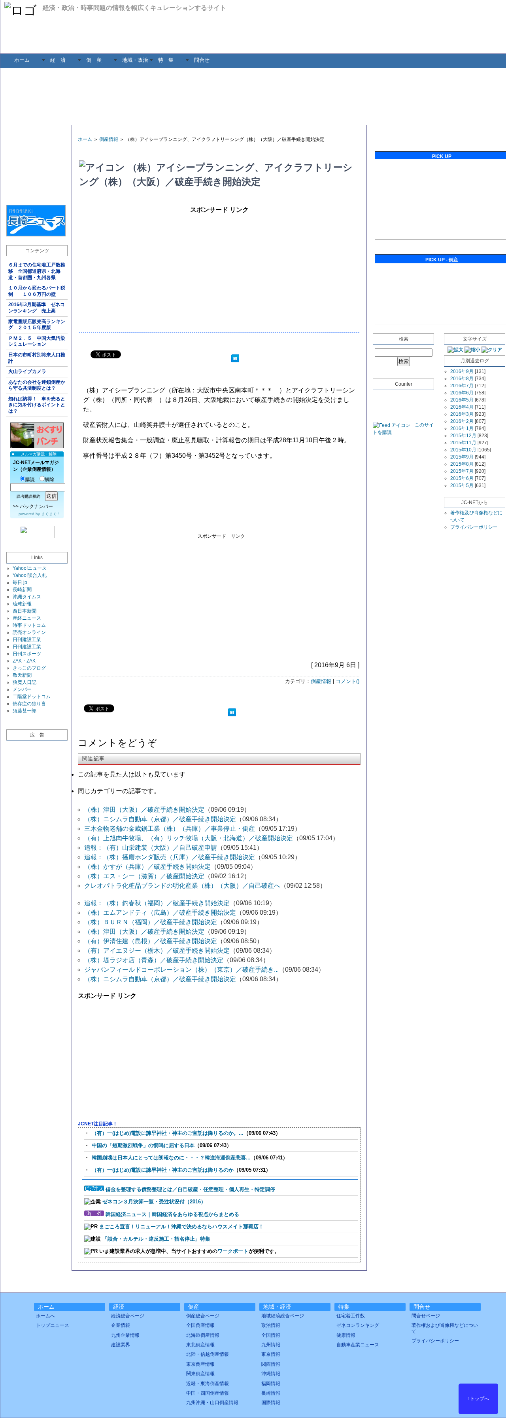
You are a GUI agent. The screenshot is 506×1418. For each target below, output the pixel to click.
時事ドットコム (29, 625)
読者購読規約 (28, 496)
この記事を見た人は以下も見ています (131, 774)
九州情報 (270, 1345)
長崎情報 (270, 1393)
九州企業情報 (125, 1335)
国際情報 (270, 1402)
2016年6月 (462, 393)
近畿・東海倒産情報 (207, 1383)
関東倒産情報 (200, 1373)
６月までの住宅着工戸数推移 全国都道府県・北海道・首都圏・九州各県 (36, 271)
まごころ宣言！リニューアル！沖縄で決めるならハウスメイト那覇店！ (181, 1227)
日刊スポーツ (27, 654)
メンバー (22, 689)
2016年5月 (462, 400)
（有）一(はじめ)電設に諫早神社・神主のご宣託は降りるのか (163, 1170)
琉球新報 (22, 604)
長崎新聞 (22, 589)
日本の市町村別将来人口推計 (36, 358)
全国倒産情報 (200, 1325)
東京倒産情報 (200, 1364)
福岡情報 (270, 1383)
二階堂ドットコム (32, 696)
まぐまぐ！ (51, 514)
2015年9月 (462, 457)
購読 (30, 479)
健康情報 (345, 1335)
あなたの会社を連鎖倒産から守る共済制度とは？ (36, 385)
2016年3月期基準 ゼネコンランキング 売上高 (36, 308)
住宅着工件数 (350, 1316)
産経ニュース (27, 618)
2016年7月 (462, 385)
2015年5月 (462, 485)
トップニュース (52, 1325)
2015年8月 (462, 464)
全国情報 (270, 1335)
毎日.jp (20, 582)
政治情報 (270, 1325)
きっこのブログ (29, 668)
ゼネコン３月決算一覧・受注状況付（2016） (154, 1202)
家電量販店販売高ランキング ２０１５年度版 (36, 325)
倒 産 (94, 60)
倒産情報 (108, 139)
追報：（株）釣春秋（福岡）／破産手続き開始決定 (157, 903)
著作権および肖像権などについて (445, 1328)
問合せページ (426, 1316)
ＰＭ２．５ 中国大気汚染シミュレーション (36, 341)
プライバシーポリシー (474, 527)
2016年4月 (462, 407)
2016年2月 (462, 421)
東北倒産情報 (200, 1345)
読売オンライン (29, 632)
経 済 (58, 60)
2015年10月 (463, 450)
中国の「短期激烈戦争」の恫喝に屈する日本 (143, 1145)
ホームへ (45, 1316)
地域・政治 (135, 60)
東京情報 (270, 1354)
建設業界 (120, 1345)
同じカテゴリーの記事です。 (119, 791)
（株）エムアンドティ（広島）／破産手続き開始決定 (160, 912)
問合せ (202, 60)
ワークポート (232, 1251)
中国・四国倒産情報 (207, 1393)
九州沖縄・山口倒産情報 (212, 1402)
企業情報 (120, 1325)
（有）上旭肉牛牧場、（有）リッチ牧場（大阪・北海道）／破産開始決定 (188, 838)
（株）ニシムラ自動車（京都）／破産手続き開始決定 (160, 819)
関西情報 (270, 1364)
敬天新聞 (22, 675)
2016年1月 (462, 428)
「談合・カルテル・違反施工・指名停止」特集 (156, 1239)
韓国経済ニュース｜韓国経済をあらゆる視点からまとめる (172, 1214)
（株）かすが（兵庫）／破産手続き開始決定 (147, 866)
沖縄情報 (270, 1373)
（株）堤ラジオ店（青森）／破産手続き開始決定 (153, 960)
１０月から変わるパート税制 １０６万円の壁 (36, 291)
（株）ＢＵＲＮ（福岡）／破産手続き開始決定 (150, 922)
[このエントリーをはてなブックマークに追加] (235, 359)
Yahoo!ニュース (30, 568)
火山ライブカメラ (27, 371)
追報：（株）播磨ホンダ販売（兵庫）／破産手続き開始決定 (169, 857)
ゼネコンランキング (357, 1325)
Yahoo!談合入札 (30, 575)
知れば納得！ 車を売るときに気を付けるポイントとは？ (36, 405)
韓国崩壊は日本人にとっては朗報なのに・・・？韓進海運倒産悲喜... (171, 1158)
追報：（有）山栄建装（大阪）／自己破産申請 (150, 847)
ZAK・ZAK (24, 661)
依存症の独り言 (29, 703)
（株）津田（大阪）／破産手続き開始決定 (144, 809)
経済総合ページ (127, 1316)
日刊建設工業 (27, 639)
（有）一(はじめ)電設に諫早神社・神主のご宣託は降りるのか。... (168, 1133)
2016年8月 (462, 378)
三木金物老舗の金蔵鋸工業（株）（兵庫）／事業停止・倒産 (169, 828)
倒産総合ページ (202, 1316)
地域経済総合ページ (282, 1316)
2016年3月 (462, 414)
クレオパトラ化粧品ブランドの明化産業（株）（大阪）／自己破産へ (182, 885)
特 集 (166, 60)
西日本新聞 (24, 611)
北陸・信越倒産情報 (207, 1354)
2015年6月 (462, 478)
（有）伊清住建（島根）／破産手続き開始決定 (150, 941)
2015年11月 (463, 442)
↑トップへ (478, 1398)
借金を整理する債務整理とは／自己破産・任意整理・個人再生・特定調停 (190, 1189)
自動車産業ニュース (357, 1345)
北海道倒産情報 (202, 1335)
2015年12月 (463, 435)
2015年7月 (462, 471)
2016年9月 (462, 371)
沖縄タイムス (27, 597)
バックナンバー (36, 506)
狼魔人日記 (24, 682)
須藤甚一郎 (24, 711)
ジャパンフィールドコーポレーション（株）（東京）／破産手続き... (181, 969)
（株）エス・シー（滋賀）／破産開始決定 (144, 876)
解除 (49, 479)
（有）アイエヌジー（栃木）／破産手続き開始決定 (157, 950)
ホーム (22, 60)
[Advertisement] (259, 96)
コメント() (347, 681)
